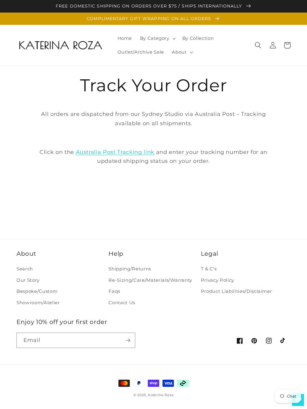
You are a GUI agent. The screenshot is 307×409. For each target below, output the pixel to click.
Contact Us (122, 302)
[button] (157, 38)
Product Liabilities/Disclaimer (236, 291)
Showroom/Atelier (38, 302)
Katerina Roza (161, 395)
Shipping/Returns (130, 269)
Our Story (28, 280)
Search (24, 269)
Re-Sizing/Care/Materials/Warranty (150, 280)
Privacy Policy (217, 280)
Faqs (114, 291)
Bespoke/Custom (37, 291)
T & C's (209, 269)
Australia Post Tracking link (115, 152)
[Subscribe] (128, 340)
